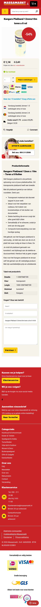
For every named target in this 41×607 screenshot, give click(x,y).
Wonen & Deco (7, 448)
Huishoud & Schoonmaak (11, 433)
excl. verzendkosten (19, 65)
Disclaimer (8, 537)
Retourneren (6, 476)
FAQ (3, 466)
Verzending (6, 482)
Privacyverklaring (22, 537)
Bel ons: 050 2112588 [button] (21, 152)
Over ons (5, 473)
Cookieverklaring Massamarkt (15, 534)
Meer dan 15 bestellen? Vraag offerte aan (19, 99)
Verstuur (10, 350)
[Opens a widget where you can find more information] (33, 603)
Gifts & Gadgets (8, 455)
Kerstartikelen (7, 458)
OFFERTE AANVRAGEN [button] (21, 146)
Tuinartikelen (7, 442)
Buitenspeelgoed (8, 451)
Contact (5, 479)
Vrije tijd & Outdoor (9, 445)
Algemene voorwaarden (12, 531)
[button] (11, 380)
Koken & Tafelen (8, 436)
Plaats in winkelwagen (25, 80)
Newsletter (6, 470)
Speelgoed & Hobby (9, 439)
